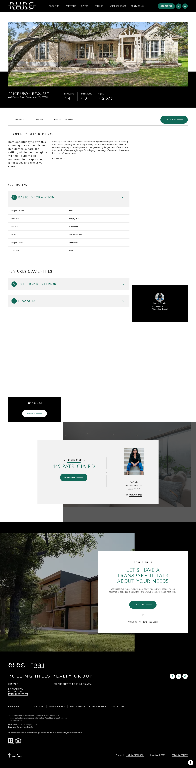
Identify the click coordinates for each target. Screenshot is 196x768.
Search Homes (77, 706)
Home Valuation (98, 706)
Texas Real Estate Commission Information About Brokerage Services (37, 718)
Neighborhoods (118, 6)
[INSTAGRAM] (178, 676)
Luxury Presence (135, 755)
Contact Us (137, 6)
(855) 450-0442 (31, 725)
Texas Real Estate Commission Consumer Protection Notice (33, 715)
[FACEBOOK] (172, 676)
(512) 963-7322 (160, 306)
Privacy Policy (180, 755)
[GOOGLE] (185, 676)
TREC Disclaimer (15, 720)
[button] (174, 120)
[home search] (178, 6)
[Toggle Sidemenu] (185, 6)
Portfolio (71, 6)
